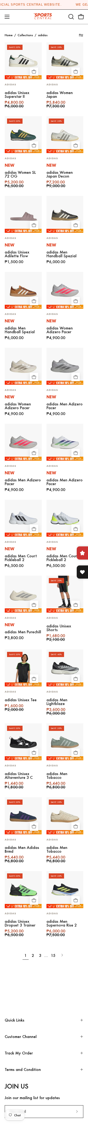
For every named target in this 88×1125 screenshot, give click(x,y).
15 (53, 955)
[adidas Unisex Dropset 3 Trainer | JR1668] (23, 889)
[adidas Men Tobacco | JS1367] (65, 815)
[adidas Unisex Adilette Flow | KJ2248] (23, 214)
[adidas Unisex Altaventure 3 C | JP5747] (23, 742)
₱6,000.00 (55, 262)
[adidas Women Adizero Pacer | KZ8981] (65, 290)
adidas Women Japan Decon (59, 174)
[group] (44, 4)
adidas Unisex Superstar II (17, 94)
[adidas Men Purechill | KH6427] (23, 594)
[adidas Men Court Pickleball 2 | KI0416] (65, 518)
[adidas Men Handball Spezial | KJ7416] (23, 290)
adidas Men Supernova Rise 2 (61, 923)
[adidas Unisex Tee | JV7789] (23, 668)
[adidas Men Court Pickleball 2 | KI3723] (23, 518)
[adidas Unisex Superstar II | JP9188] (23, 60)
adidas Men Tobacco (56, 775)
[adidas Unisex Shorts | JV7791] (65, 594)
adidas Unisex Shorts (58, 628)
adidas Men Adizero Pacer (64, 406)
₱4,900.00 (55, 338)
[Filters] (81, 35)
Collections (25, 35)
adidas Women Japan (59, 94)
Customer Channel (21, 1036)
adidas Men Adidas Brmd (22, 849)
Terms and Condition (23, 1069)
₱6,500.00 (14, 565)
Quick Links (14, 1020)
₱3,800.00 (14, 638)
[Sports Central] (44, 16)
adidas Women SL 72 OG (20, 174)
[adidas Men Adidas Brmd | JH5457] (23, 815)
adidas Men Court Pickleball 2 (21, 558)
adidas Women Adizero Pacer (59, 330)
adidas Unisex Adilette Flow (17, 254)
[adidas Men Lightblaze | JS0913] (65, 668)
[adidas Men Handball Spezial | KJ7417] (65, 214)
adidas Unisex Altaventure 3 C (19, 775)
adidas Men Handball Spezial (61, 254)
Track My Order (19, 1052)
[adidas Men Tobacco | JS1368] (65, 742)
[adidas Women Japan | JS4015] (65, 60)
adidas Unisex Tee (21, 700)
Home (9, 35)
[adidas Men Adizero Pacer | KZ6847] (65, 366)
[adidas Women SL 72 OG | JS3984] (23, 134)
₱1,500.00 (14, 262)
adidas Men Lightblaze (56, 701)
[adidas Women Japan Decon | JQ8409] (65, 134)
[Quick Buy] (34, 71)
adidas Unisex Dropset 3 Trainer (20, 923)
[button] (70, 16)
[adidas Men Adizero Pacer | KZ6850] (23, 442)
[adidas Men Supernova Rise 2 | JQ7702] (65, 889)
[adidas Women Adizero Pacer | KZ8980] (23, 366)
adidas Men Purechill (23, 632)
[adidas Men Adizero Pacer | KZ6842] (65, 442)
